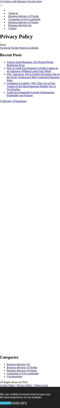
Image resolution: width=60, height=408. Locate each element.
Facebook (5, 47)
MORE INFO (19, 403)
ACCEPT (5, 403)
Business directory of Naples (22, 370)
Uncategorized (14, 376)
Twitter (15, 47)
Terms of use (41, 385)
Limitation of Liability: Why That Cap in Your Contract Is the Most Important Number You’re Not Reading (31, 86)
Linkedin (33, 47)
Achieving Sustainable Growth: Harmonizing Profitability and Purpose (30, 94)
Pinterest (24, 47)
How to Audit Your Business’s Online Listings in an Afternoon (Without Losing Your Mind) (32, 70)
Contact (12, 28)
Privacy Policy (24, 385)
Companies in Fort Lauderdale (23, 373)
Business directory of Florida (22, 367)
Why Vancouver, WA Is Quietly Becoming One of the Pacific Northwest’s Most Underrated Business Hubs (33, 77)
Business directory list (19, 25)
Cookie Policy (7, 385)
